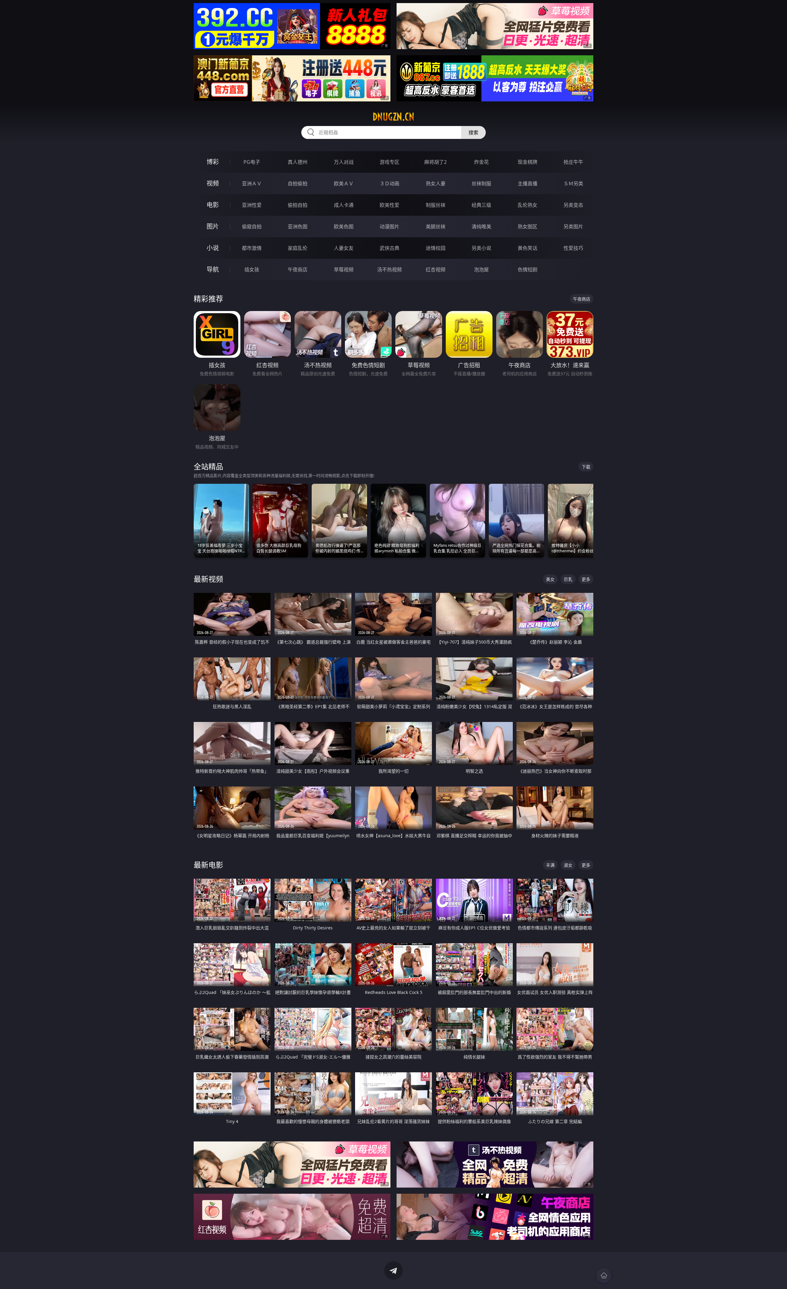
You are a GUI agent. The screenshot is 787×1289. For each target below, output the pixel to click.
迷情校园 (435, 248)
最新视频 (208, 579)
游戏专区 (389, 162)
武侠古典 (389, 248)
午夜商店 (297, 269)
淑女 (568, 865)
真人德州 (297, 162)
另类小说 (481, 248)
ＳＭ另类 (573, 183)
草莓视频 (344, 269)
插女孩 (251, 269)
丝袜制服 (481, 183)
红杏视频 (435, 269)
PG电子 (251, 162)
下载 (586, 467)
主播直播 (527, 183)
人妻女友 (344, 248)
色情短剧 (527, 269)
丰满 (550, 865)
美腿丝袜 (435, 226)
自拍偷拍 (297, 183)
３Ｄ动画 (389, 183)
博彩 (213, 162)
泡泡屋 (481, 269)
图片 (213, 226)
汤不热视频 (389, 269)
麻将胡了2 (435, 162)
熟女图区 (527, 226)
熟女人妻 (435, 183)
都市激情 (252, 248)
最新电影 (208, 865)
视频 (213, 183)
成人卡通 (344, 205)
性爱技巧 (573, 248)
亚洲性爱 (252, 205)
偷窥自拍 (252, 226)
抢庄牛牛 (573, 162)
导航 (213, 269)
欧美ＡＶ (344, 183)
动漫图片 (389, 226)
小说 (213, 248)
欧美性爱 (389, 205)
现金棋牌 (527, 162)
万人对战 (344, 162)
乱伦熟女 (527, 205)
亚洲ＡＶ (252, 183)
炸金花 (481, 162)
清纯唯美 (481, 226)
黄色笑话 (527, 248)
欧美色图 (344, 226)
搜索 (473, 132)
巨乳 (568, 579)
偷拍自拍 (297, 205)
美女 (550, 579)
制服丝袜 (435, 205)
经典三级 (481, 205)
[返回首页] (603, 1275)
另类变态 (573, 205)
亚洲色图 (297, 226)
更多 (586, 579)
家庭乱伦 (297, 248)
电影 (213, 205)
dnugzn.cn (393, 117)
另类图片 (573, 226)
